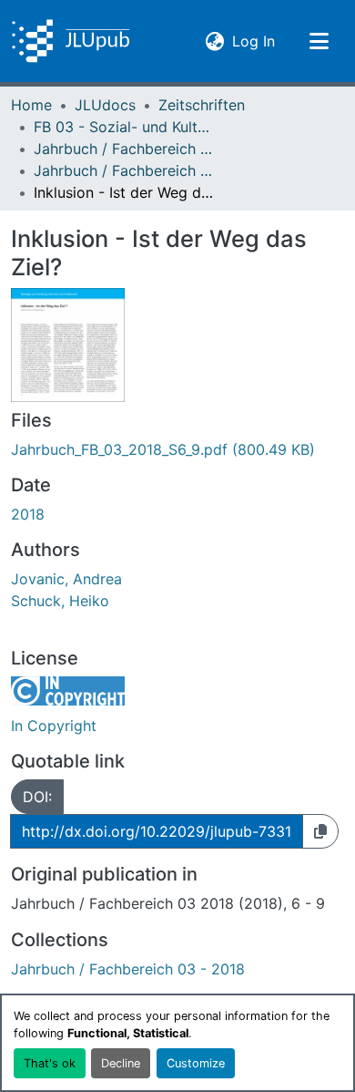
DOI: (37, 797)
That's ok (50, 1063)
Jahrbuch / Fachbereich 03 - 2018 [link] (125, 170)
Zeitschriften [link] (201, 105)
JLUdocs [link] (105, 105)
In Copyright (53, 725)
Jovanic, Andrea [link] (66, 579)
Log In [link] (253, 40)
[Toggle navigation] (318, 41)
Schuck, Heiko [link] (60, 601)
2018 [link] (28, 514)
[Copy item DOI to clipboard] (320, 831)
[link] (177, 449)
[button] (70, 41)
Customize (196, 1063)
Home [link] (31, 105)
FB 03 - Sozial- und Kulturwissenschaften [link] (125, 127)
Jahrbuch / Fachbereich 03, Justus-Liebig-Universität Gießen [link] (125, 148)
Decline (120, 1063)
